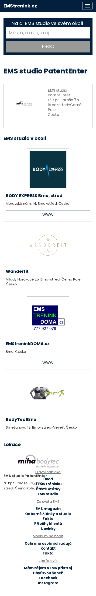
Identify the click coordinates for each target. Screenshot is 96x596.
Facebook (48, 577)
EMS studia (48, 494)
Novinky (48, 528)
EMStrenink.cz (20, 6)
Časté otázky (48, 489)
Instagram (48, 583)
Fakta (48, 518)
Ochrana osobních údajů (48, 543)
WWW (48, 214)
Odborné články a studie (48, 513)
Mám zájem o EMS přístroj (48, 567)
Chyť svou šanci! (48, 573)
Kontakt (48, 548)
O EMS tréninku (48, 484)
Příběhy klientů (48, 523)
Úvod (48, 479)
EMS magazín (48, 508)
